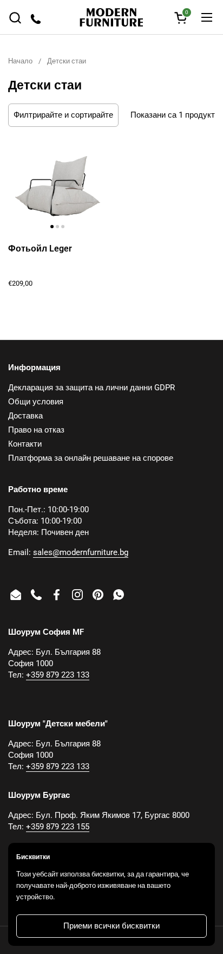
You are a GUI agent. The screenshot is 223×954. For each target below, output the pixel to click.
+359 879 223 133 (57, 675)
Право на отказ (36, 430)
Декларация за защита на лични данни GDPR (91, 387)
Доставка (25, 416)
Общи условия (35, 402)
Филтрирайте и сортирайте (63, 115)
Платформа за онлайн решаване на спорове (90, 458)
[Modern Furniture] (111, 17)
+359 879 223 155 (57, 826)
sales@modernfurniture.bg (80, 552)
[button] (15, 17)
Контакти (25, 444)
